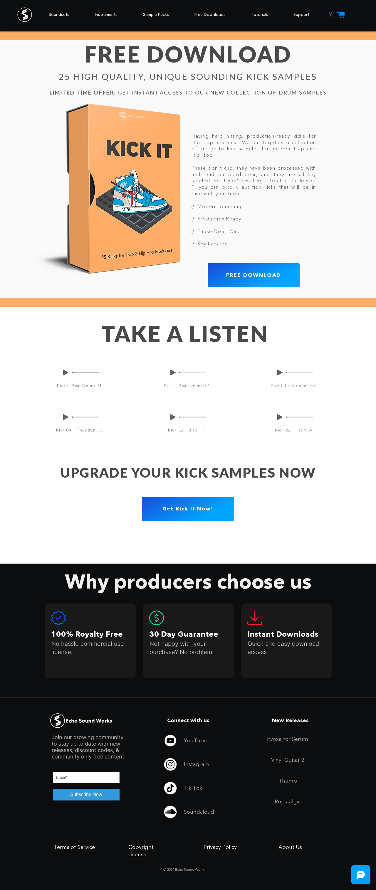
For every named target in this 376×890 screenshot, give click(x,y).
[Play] (65, 372)
